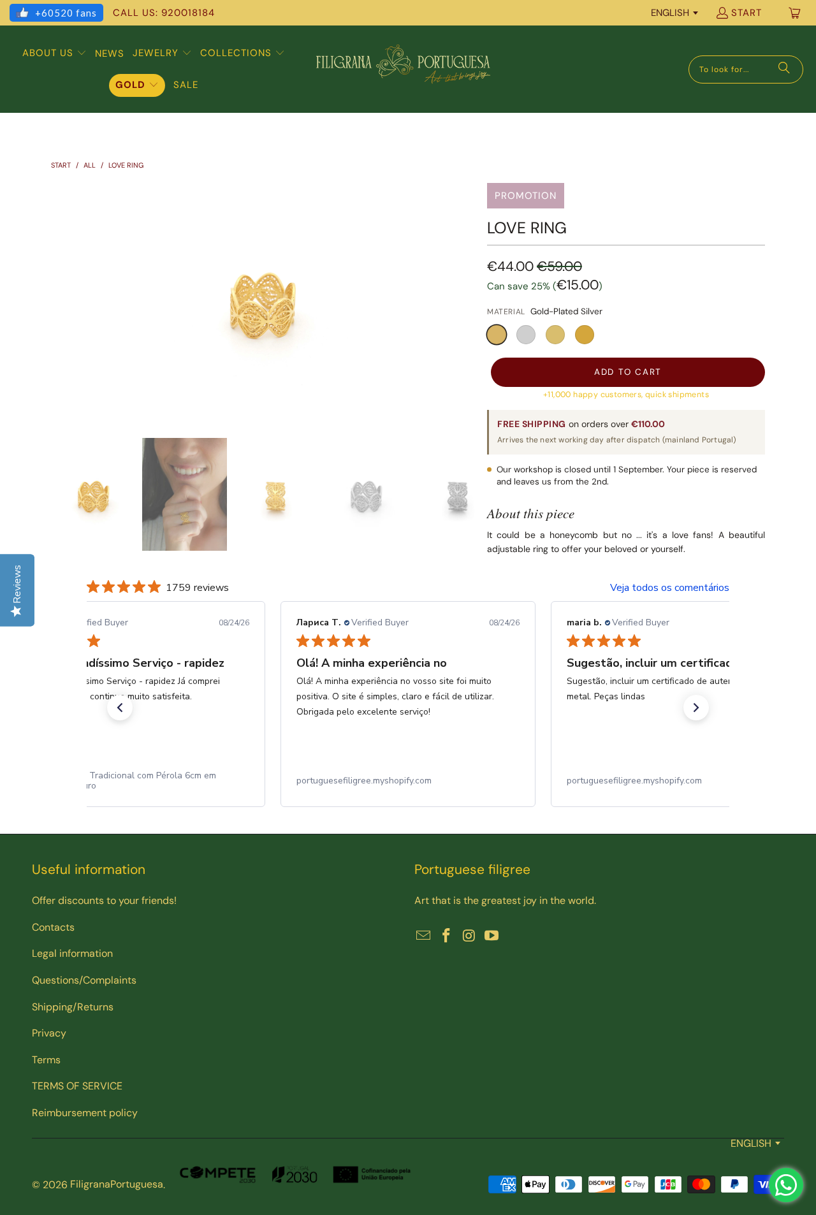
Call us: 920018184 (164, 12)
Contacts (53, 927)
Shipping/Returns (72, 1007)
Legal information (72, 953)
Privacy (49, 1033)
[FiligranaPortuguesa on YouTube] (492, 936)
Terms (46, 1059)
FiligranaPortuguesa (116, 1184)
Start (746, 12)
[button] (54, 53)
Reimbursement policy (85, 1112)
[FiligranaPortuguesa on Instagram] (469, 936)
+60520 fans (66, 12)
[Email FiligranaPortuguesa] (423, 936)
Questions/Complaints (84, 980)
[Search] (784, 69)
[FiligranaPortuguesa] (403, 69)
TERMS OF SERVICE (77, 1086)
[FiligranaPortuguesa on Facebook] (446, 936)
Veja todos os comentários (669, 588)
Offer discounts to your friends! (104, 900)
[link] (137, 781)
